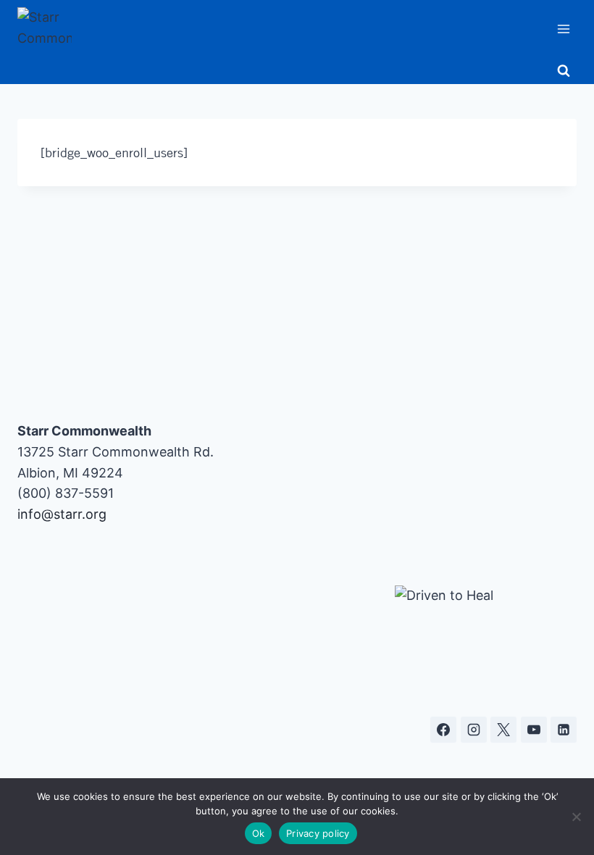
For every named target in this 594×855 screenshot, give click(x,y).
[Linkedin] (564, 730)
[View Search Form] (564, 71)
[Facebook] (443, 730)
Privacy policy (318, 833)
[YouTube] (534, 730)
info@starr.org (61, 514)
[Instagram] (474, 730)
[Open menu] (563, 28)
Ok (258, 833)
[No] (576, 816)
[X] (503, 730)
